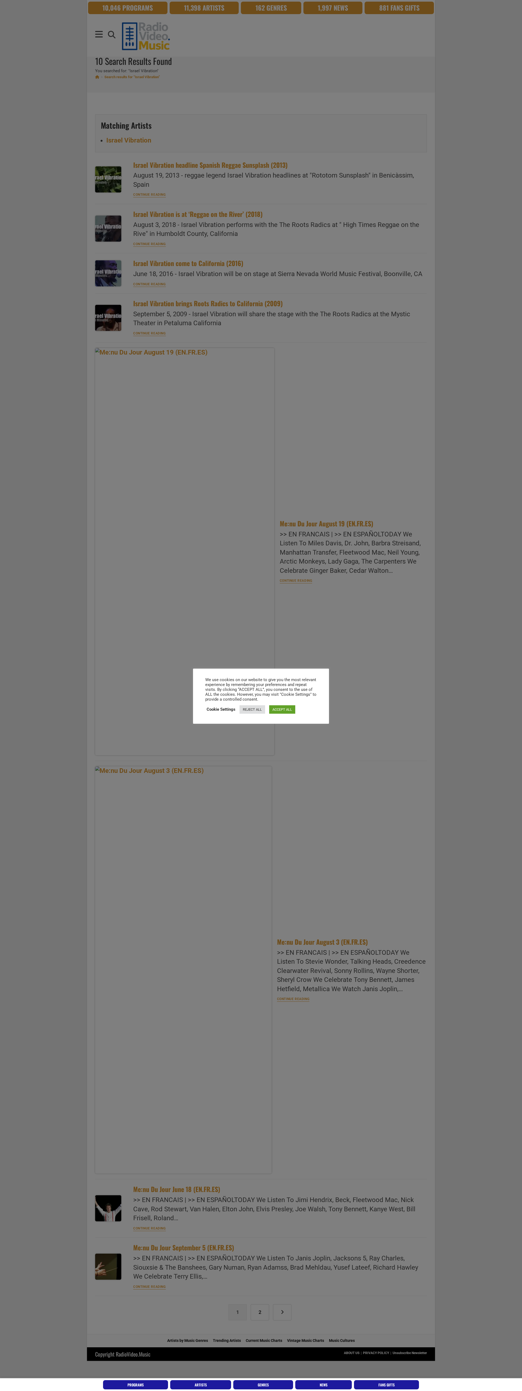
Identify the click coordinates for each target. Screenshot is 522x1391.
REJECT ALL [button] (252, 709)
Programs (136, 1384)
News (324, 1384)
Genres (263, 1384)
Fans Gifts (386, 1384)
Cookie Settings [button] (221, 709)
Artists (201, 1384)
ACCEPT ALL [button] (282, 709)
